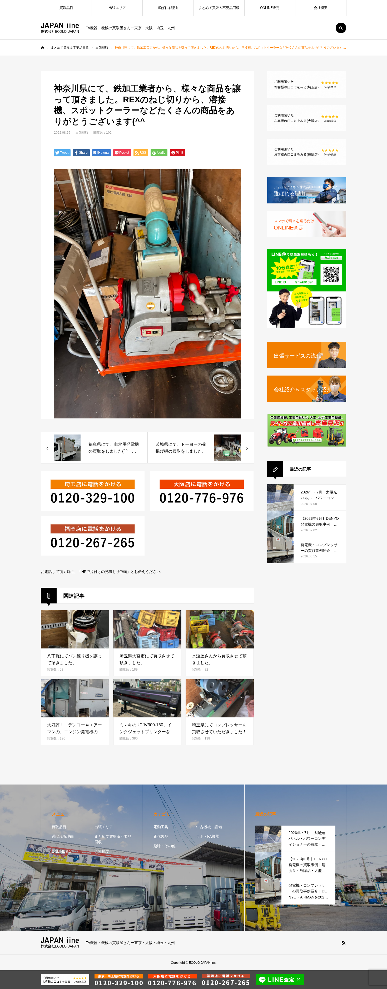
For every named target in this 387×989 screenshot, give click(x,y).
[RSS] (343, 942)
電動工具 (160, 827)
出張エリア (117, 8)
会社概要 (321, 8)
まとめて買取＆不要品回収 (219, 8)
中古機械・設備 (209, 827)
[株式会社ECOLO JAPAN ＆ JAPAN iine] (60, 28)
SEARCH (341, 28)
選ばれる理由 (168, 8)
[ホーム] (42, 48)
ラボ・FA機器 (207, 836)
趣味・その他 (164, 846)
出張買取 (82, 132)
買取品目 (66, 8)
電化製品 (160, 836)
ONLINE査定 (270, 8)
